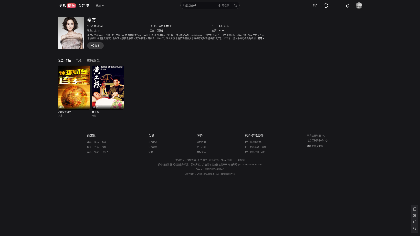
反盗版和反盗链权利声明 (215, 164)
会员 (151, 135)
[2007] (108, 67)
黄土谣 (95, 112)
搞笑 (96, 152)
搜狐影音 (254, 147)
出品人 (105, 152)
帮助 (150, 152)
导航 (98, 5)
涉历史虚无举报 (315, 146)
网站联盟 (201, 142)
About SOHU (227, 160)
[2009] (74, 67)
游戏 (104, 142)
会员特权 (153, 142)
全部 (89, 142)
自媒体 (91, 135)
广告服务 (202, 160)
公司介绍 (240, 160)
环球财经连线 (65, 112)
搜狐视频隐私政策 (179, 164)
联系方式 (214, 160)
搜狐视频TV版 (257, 152)
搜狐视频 (67, 6)
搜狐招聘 (191, 160)
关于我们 (201, 147)
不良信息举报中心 (316, 135)
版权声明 (195, 164)
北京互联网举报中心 (317, 140)
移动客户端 (256, 142)
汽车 (96, 147)
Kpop (96, 142)
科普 (89, 147)
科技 (104, 147)
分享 (97, 45)
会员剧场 (153, 147)
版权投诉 (201, 152)
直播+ (265, 147)
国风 (89, 152)
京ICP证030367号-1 (214, 169)
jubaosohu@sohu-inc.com (250, 164)
